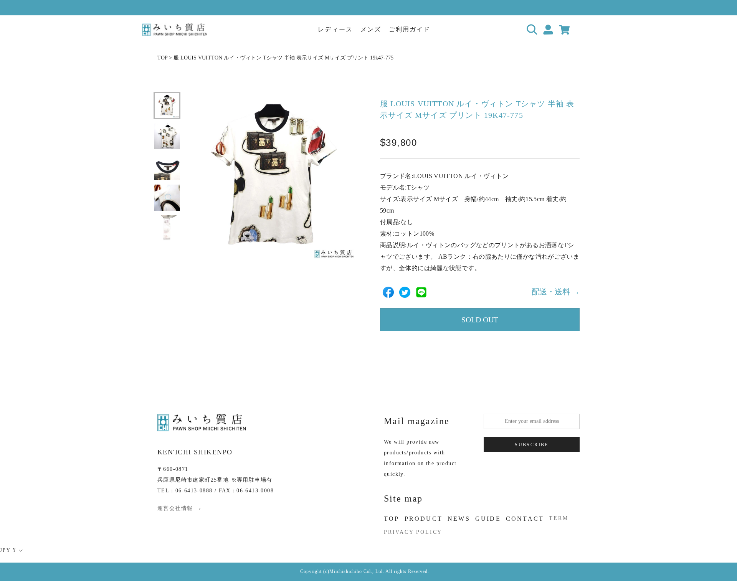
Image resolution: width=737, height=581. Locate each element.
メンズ (370, 29)
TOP (162, 58)
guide (488, 518)
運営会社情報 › (179, 508)
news (459, 518)
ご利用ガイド (409, 29)
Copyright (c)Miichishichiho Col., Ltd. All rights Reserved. (365, 571)
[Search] (532, 29)
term (558, 518)
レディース (335, 29)
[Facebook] (388, 292)
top (392, 518)
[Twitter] (404, 292)
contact (525, 518)
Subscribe (532, 444)
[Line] (421, 292)
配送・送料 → (556, 292)
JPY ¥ (8, 550)
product (424, 518)
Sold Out (479, 319)
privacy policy (413, 532)
